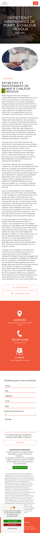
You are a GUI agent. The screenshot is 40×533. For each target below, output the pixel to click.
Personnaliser (12, 528)
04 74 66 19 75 (20, 343)
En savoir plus (22, 287)
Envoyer (20, 442)
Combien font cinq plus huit (13, 411)
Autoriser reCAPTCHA (20, 467)
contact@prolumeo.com (20, 360)
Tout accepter (12, 521)
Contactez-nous (22, 293)
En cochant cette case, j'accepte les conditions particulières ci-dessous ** (19, 436)
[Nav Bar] (35, 3)
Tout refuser (12, 525)
